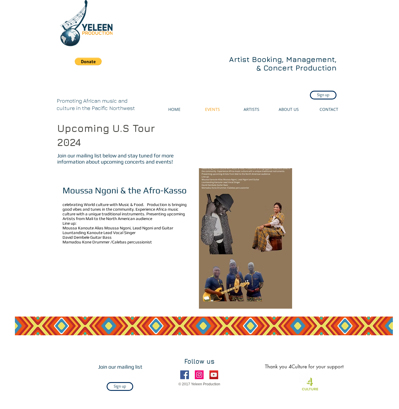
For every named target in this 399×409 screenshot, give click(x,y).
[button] (88, 61)
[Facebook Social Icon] (184, 374)
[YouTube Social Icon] (213, 374)
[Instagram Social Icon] (199, 374)
